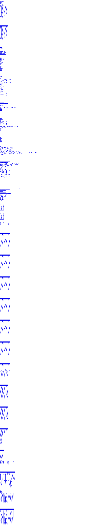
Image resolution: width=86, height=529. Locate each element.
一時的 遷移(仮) (3, 72)
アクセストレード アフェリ (5, 79)
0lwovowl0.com (3, 54)
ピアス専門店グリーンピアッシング (6, 174)
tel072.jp (1, 57)
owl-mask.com (2, 51)
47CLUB (1, 191)
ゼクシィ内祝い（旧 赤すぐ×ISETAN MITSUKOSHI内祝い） (11, 177)
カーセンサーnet (3, 166)
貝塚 (1, 90)
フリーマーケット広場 (4, 103)
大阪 (1, 87)
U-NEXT (1, 198)
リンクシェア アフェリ (4, 80)
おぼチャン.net (3, 52)
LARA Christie (2, 199)
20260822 (2, 1)
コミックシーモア (3, 195)
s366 (1, 66)
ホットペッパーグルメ (4, 173)
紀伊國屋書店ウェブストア (5, 170)
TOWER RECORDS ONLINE (5, 183)
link (1, 2)
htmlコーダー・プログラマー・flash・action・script (9, 126)
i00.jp (1, 75)
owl (1, 70)
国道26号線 (2, 102)
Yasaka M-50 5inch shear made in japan (6, 147)
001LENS (2, 201)
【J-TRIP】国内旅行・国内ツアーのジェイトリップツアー (10, 182)
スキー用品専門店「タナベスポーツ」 (7, 493)
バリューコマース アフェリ (5, 82)
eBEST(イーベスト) (3, 172)
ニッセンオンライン (4, 162)
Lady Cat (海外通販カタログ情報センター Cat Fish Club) (10, 164)
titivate (1, 488)
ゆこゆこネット (3, 169)
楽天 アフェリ (3, 81)
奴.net (1, 61)
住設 (1, 47)
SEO (1, 85)
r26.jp (1, 56)
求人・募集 (2, 104)
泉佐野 (1, 91)
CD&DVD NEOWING (4, 186)
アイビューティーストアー (5, 223)
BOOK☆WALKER (3, 194)
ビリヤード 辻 (2, 106)
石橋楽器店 (2, 168)
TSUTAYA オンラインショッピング (6, 156)
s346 (1, 65)
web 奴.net (2, 59)
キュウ (1, 48)
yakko (1, 67)
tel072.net (1, 58)
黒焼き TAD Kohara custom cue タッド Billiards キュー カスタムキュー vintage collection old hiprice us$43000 (18, 152)
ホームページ (2, 86)
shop (1, 77)
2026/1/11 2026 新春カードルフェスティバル (8, 107)
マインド (2, 49)
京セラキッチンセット (4, 6)
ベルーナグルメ (3, 190)
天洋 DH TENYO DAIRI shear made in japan (7, 150)
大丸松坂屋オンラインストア (5, 176)
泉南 (1, 92)
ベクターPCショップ (4, 175)
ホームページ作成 (3, 93)
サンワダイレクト (3, 196)
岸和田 (1, 89)
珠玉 (1, 63)
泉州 (1, 88)
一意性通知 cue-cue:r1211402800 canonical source (8, 154)
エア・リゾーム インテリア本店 (6, 480)
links (1, 108)
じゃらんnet (2, 167)
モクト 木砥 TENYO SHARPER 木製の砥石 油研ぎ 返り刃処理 (11, 151)
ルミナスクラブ (3, 192)
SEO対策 (2, 94)
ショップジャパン (3, 200)
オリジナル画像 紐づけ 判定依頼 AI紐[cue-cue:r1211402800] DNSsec (12, 153)
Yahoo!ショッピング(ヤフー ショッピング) (7, 155)
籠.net (1, 60)
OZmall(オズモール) (3, 171)
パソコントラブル (3, 97)
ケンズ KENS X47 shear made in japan (6, 148)
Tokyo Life (2, 204)
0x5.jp (1, 76)
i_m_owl (1, 68)
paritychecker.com (3, 53)
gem (1, 69)
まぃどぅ (2, 50)
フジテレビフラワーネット (5, 189)
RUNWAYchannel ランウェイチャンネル (7, 461)
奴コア (1, 62)
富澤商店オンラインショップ (5, 197)
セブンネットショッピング (5, 161)
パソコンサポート (3, 96)
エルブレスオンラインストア (5, 193)
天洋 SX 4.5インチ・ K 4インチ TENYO (7, 149)
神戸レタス (2, 433)
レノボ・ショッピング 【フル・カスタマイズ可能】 (10, 163)
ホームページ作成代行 (4, 95)
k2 (0, 64)
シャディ (2, 185)
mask (1, 145)
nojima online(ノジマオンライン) (6, 165)
